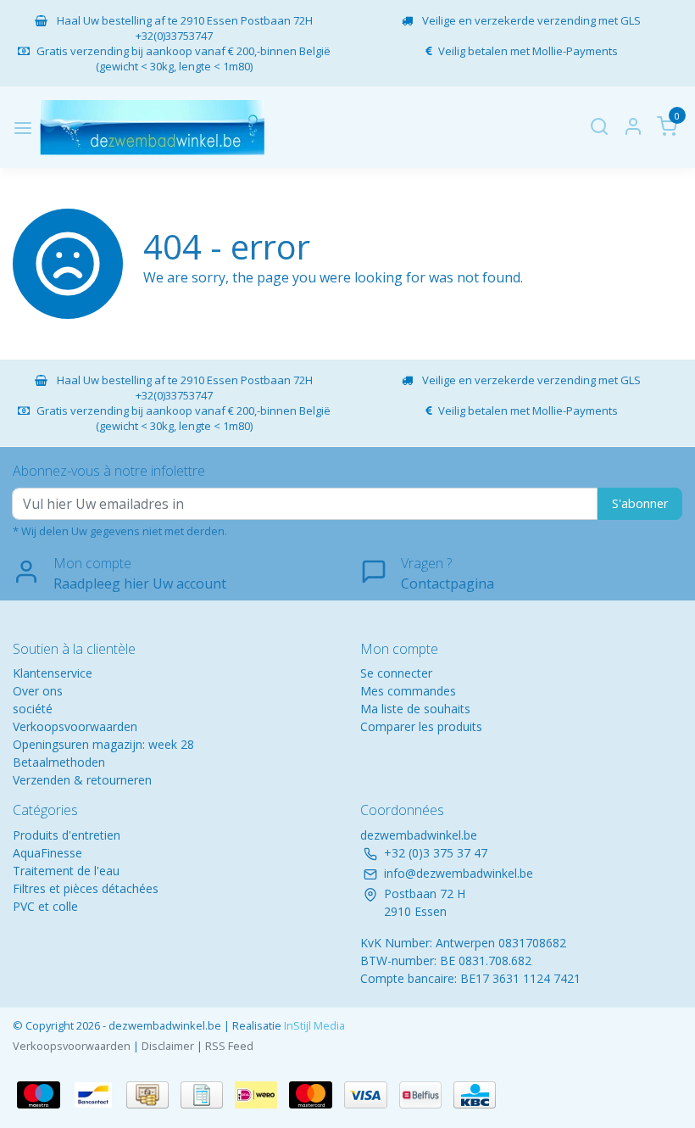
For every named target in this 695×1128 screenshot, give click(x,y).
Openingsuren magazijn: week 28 (103, 744)
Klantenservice (52, 673)
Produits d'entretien (66, 835)
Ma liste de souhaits (415, 709)
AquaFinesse (47, 853)
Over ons (38, 691)
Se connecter (396, 673)
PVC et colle (45, 906)
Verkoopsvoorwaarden (75, 726)
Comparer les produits (421, 726)
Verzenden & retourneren (82, 780)
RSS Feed (229, 1045)
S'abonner (640, 503)
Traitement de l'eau (66, 871)
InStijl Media (313, 1025)
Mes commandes (408, 691)
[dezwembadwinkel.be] (152, 127)
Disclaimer (168, 1045)
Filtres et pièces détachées (85, 888)
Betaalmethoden (59, 762)
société (33, 709)
